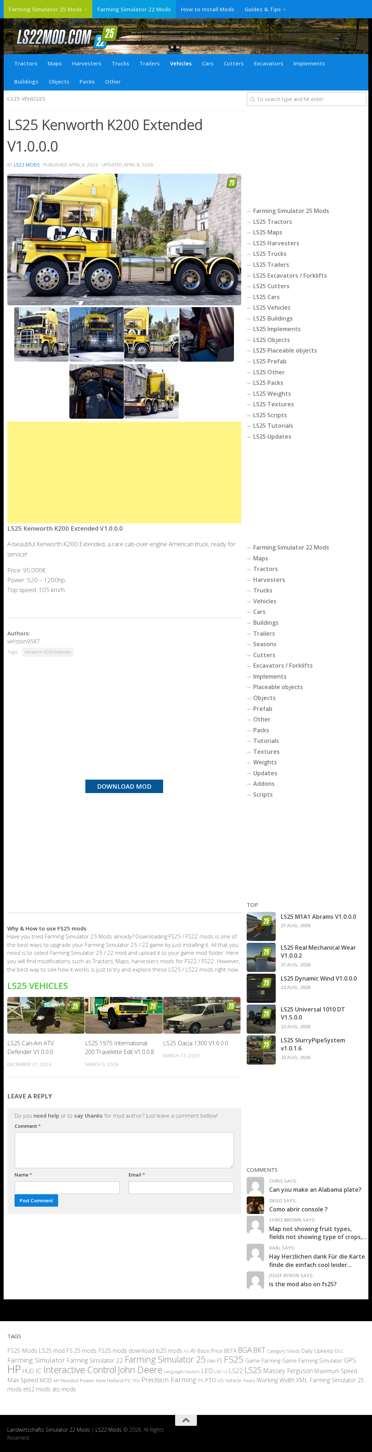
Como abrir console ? (298, 1209)
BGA (245, 1349)
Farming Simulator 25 (165, 1359)
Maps (55, 63)
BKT (259, 1350)
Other (113, 81)
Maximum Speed (335, 1371)
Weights (265, 762)
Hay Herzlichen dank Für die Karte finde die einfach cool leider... (317, 1260)
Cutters (234, 63)
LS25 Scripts (270, 415)
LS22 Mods (27, 164)
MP (56, 1380)
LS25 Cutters (271, 286)
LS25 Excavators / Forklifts (290, 275)
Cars (208, 63)
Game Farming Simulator (312, 1360)
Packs (87, 81)
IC (39, 1370)
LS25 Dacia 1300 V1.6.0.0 (195, 1043)
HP (14, 1368)
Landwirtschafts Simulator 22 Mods (48, 1429)
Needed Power (77, 1380)
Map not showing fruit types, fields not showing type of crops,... (318, 1233)
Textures (266, 752)
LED (207, 1370)
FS (219, 1360)
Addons (264, 784)
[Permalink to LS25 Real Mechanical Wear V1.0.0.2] (261, 957)
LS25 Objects (271, 340)
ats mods (64, 1389)
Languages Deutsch (182, 1371)
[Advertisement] (124, 472)
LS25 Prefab (270, 361)
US (221, 1380)
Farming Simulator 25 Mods (45, 9)
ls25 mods (169, 1350)
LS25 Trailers (271, 265)
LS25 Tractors (272, 222)
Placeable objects (278, 687)
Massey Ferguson (288, 1370)
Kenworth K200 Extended (48, 652)
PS (201, 1380)
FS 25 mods (81, 1350)
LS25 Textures (273, 404)
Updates (265, 773)
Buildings (26, 81)
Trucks (120, 63)
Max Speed (22, 1380)
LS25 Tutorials (273, 426)
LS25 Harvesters (276, 243)
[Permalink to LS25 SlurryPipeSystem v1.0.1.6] (261, 1050)
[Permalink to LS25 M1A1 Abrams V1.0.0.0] (261, 926)
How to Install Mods (207, 9)
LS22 (236, 1370)
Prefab (262, 709)
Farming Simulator (36, 1360)
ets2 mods (36, 1389)
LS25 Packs (268, 383)
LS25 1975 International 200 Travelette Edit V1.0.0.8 (119, 1047)
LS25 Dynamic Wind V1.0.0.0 (319, 978)
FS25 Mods (22, 1350)
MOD (46, 1380)
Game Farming (262, 1360)
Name (23, 1174)
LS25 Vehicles (26, 98)
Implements (309, 63)
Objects (59, 81)
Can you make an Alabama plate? (315, 1190)
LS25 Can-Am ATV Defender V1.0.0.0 (30, 1047)
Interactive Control (79, 1369)
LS (225, 1371)
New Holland (110, 1380)
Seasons (264, 644)
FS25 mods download (126, 1350)
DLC (339, 1350)
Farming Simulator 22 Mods (134, 9)
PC (128, 1380)
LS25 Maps (267, 232)
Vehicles (181, 63)
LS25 (253, 1369)
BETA (230, 1350)
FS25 (234, 1359)
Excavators (268, 63)
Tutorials (266, 741)
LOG (218, 1371)
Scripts (263, 795)
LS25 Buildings (273, 318)
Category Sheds (283, 1351)
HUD (28, 1371)
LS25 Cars (266, 297)
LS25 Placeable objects (285, 350)
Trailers (150, 63)
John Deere (140, 1369)
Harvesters (86, 63)
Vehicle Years (240, 1380)
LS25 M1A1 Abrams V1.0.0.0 (318, 917)
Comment (28, 1126)
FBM (211, 1361)
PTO (210, 1380)
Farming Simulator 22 (94, 1360)
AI (193, 1350)
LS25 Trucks (270, 254)
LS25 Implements (277, 329)
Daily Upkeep (317, 1350)
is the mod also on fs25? (303, 1284)
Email (137, 1174)
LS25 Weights (272, 394)
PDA (136, 1380)
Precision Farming (169, 1379)
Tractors (25, 63)
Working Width (275, 1380)
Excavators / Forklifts (283, 665)
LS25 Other (269, 372)
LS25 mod (52, 1350)
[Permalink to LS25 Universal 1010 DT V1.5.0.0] (261, 1019)
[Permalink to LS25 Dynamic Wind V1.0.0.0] (261, 988)
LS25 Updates (272, 437)
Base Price (210, 1350)
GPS (350, 1360)
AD (186, 1351)
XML (302, 1380)
